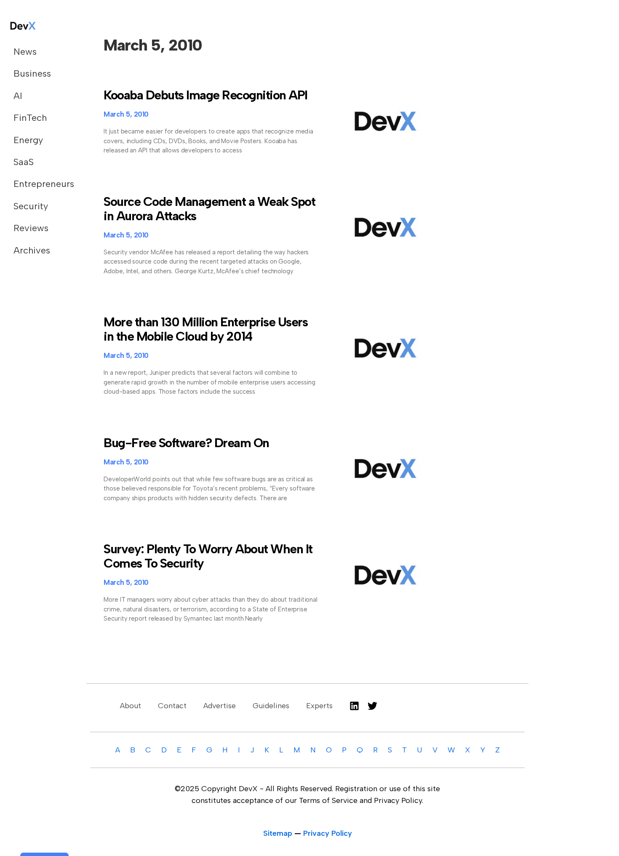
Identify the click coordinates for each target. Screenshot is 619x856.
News (25, 51)
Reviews (30, 228)
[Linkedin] (354, 706)
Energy (28, 140)
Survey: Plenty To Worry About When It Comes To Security (208, 556)
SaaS (23, 162)
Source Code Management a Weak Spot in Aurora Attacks (209, 209)
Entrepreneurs (39, 183)
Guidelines (271, 705)
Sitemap (277, 833)
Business (32, 73)
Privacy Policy (327, 833)
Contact (172, 705)
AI (17, 95)
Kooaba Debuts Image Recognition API (205, 95)
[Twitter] (372, 706)
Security (30, 206)
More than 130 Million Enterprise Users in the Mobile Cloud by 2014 (205, 329)
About (130, 705)
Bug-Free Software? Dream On (186, 443)
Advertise (219, 705)
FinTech (30, 117)
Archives (31, 250)
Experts (319, 705)
